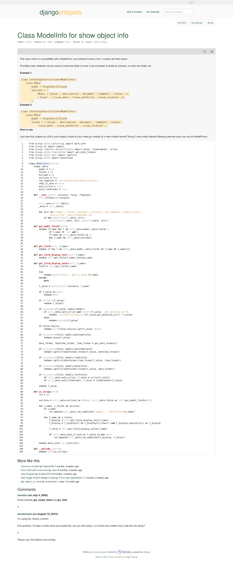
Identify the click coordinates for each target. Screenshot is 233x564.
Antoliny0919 (45, 473)
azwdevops (51, 481)
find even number (30, 466)
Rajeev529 (48, 466)
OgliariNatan (76, 477)
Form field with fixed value (34, 470)
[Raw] (212, 51)
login (27, 539)
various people (99, 551)
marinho (28, 41)
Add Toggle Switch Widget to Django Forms (43, 477)
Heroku (124, 551)
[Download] (204, 51)
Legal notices (132, 556)
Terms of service (116, 556)
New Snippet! (28, 473)
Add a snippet (134, 11)
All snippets (152, 11)
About (98, 556)
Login (190, 2)
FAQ (105, 556)
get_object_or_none (31, 481)
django (61, 12)
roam (54, 470)
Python (68, 41)
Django (147, 551)
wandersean (24, 514)
